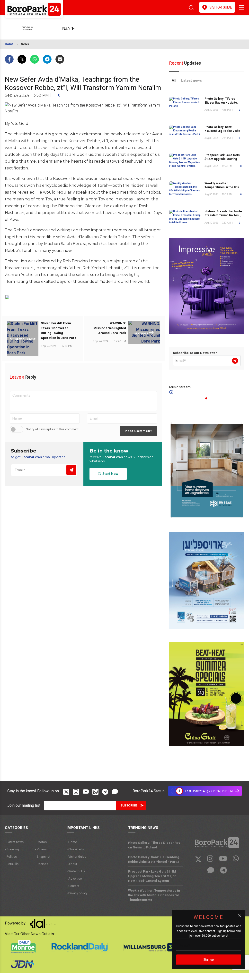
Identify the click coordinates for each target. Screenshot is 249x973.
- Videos (41, 849)
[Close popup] (239, 915)
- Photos (41, 842)
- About (72, 864)
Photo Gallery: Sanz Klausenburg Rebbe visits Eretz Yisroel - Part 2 (222, 131)
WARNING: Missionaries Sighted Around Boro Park (109, 328)
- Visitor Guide (76, 856)
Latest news (191, 80)
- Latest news (14, 842)
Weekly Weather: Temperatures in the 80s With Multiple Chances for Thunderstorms (154, 895)
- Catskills (11, 864)
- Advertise (74, 878)
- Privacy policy (77, 893)
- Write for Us (76, 871)
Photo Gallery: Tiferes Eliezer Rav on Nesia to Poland (221, 102)
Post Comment (138, 431)
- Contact (73, 886)
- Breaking (12, 849)
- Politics (11, 856)
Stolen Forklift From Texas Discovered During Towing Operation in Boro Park (58, 330)
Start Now (109, 474)
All (174, 80)
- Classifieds (75, 849)
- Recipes (41, 864)
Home (9, 44)
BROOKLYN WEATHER (76, 27)
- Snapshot (42, 856)
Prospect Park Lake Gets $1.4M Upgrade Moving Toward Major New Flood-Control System (152, 876)
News (25, 44)
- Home (72, 842)
